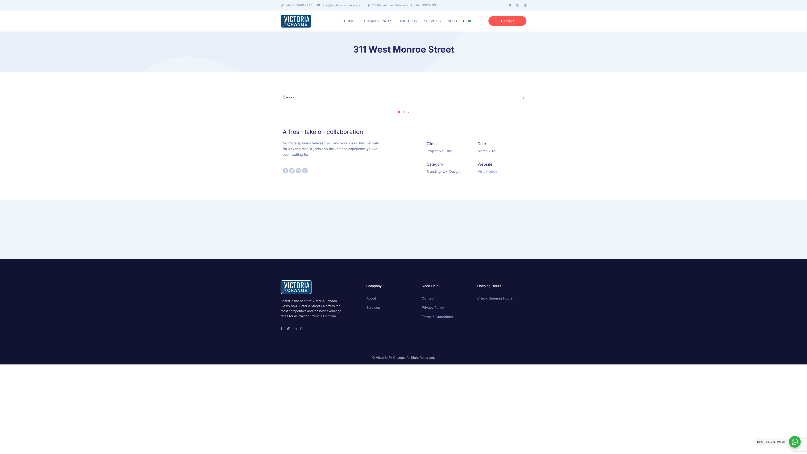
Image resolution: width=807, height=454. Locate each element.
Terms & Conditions (437, 317)
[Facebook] (503, 5)
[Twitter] (510, 5)
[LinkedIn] (525, 5)
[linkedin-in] (295, 328)
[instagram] (301, 328)
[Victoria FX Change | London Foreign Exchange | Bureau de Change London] (296, 21)
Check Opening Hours (495, 298)
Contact (507, 21)
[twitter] (288, 328)
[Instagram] (517, 5)
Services (373, 307)
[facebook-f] (282, 328)
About (371, 298)
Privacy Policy (433, 307)
